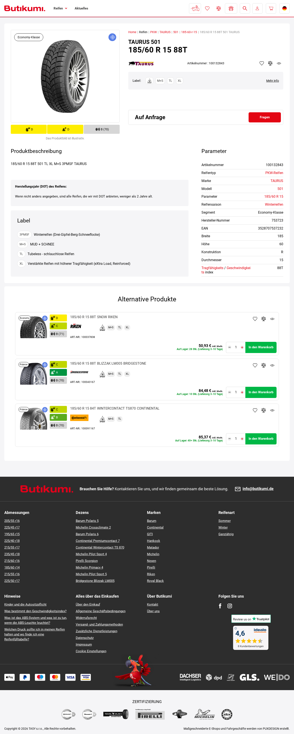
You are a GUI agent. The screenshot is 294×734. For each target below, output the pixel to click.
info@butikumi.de (258, 489)
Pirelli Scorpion (87, 561)
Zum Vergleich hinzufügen (264, 319)
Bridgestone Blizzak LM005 (95, 581)
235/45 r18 (12, 554)
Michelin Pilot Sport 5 (91, 574)
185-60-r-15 (189, 32)
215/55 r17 (12, 547)
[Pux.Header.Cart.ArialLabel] (271, 8)
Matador (153, 547)
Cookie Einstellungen (91, 651)
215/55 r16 (12, 574)
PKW (153, 32)
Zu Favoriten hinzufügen (255, 319)
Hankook (153, 541)
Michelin (153, 554)
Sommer (224, 521)
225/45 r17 (12, 527)
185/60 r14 (12, 567)
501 (175, 32)
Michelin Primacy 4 (89, 567)
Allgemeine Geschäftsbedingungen (100, 611)
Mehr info (272, 80)
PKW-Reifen (274, 173)
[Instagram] (230, 606)
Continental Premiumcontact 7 (98, 541)
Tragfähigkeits (212, 268)
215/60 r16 (12, 561)
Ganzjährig (226, 534)
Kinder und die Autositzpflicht (25, 604)
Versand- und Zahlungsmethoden (99, 624)
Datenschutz (85, 638)
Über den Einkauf (88, 604)
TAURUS (164, 32)
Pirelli (151, 567)
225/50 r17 (12, 581)
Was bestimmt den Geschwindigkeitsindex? (35, 611)
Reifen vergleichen (219, 8)
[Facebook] (220, 606)
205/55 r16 (12, 521)
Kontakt (152, 604)
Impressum (84, 644)
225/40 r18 (12, 541)
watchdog (279, 63)
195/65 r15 (12, 534)
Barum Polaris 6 (87, 534)
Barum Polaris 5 (87, 521)
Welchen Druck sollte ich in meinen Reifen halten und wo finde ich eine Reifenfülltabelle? (34, 634)
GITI (150, 534)
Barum (151, 521)
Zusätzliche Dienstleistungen (96, 631)
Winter (223, 527)
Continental (155, 527)
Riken (151, 574)
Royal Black (155, 581)
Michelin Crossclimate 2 (93, 527)
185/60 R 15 (273, 196)
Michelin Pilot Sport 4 (91, 554)
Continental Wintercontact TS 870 (100, 547)
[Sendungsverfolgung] (195, 8)
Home (132, 32)
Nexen (151, 561)
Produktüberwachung (272, 319)
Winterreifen (274, 204)
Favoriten (207, 8)
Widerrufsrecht (86, 618)
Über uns (153, 611)
